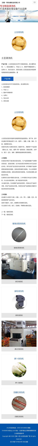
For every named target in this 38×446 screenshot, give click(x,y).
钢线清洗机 (10, 214)
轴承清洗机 (10, 212)
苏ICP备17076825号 (16, 442)
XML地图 (25, 442)
